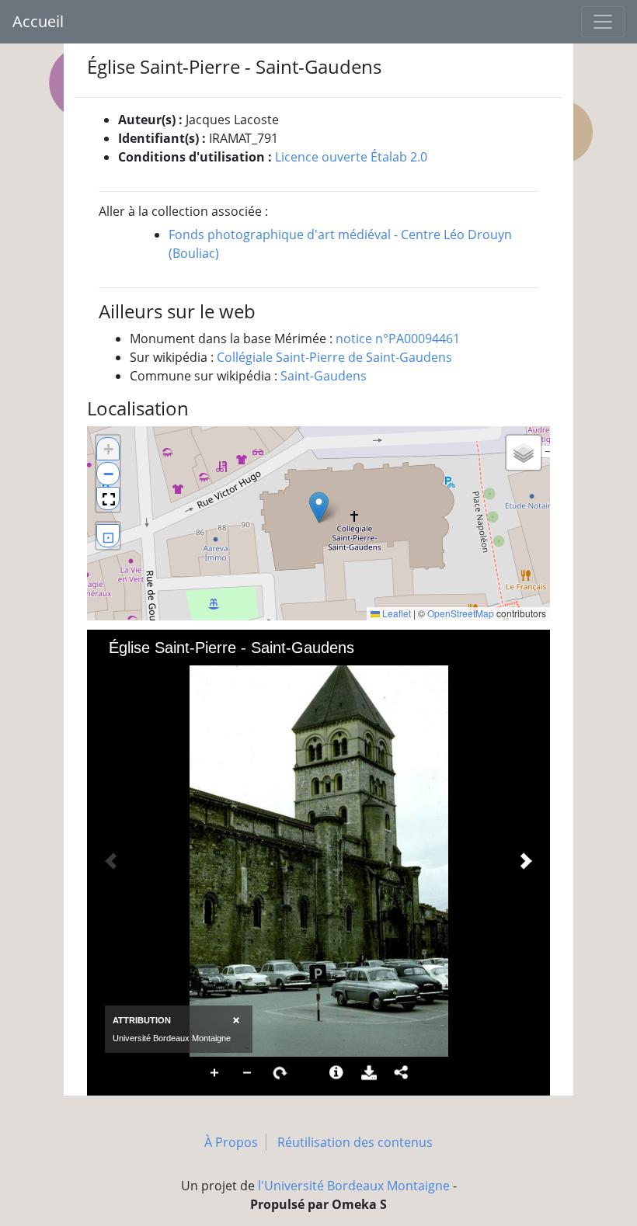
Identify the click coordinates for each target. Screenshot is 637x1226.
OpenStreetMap (460, 613)
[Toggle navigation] (603, 21)
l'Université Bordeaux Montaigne (354, 1185)
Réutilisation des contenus (355, 1142)
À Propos (231, 1142)
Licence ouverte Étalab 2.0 (351, 156)
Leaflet (395, 613)
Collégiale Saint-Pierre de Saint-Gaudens (334, 357)
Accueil (38, 21)
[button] (319, 507)
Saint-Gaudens (323, 375)
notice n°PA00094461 (398, 338)
